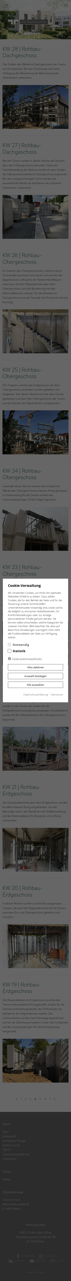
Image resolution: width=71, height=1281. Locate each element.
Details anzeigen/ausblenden (27, 658)
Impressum (57, 694)
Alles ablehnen (35, 667)
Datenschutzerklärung (35, 694)
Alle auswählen (35, 684)
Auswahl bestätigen (35, 676)
